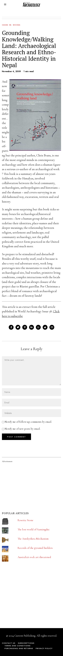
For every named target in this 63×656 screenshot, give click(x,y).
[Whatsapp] (38, 327)
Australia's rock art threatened (34, 557)
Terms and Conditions (18, 645)
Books (16, 25)
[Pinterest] (24, 327)
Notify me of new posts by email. (22, 428)
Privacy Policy (44, 648)
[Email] (51, 327)
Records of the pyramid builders (35, 548)
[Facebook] (11, 327)
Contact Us (8, 643)
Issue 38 (6, 25)
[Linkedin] (31, 327)
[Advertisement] (26, 600)
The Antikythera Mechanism (33, 538)
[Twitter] (18, 327)
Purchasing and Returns (19, 648)
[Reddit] (45, 327)
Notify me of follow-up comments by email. (28, 421)
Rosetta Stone (25, 520)
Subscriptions (26, 643)
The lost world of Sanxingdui (33, 529)
